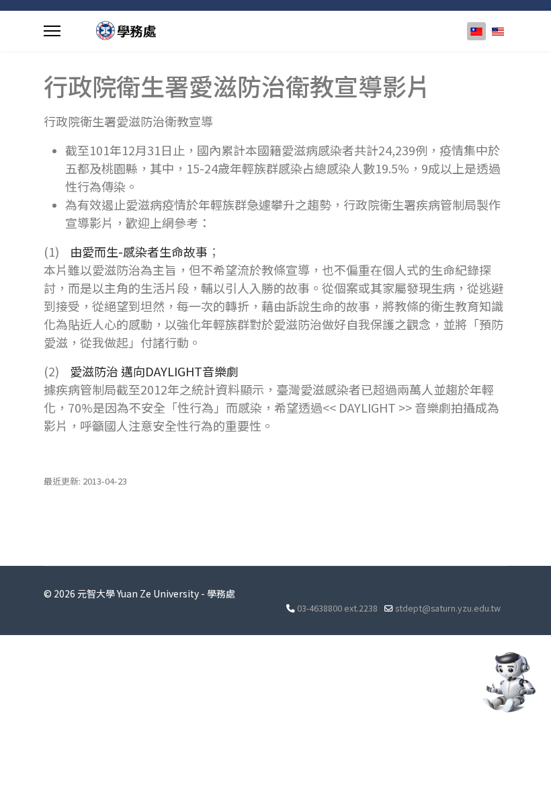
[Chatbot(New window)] (507, 682)
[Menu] (52, 31)
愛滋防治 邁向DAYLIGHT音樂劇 (154, 371)
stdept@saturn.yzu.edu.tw (448, 607)
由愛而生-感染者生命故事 (139, 251)
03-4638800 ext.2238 (337, 607)
